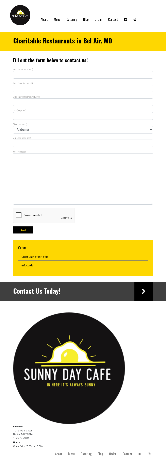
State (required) (20, 124)
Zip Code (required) (22, 138)
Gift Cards (27, 265)
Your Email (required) (23, 83)
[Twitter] (134, 19)
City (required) (19, 110)
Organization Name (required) (26, 97)
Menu (57, 19)
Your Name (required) (23, 69)
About (44, 19)
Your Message (19, 152)
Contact (113, 19)
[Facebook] (125, 19)
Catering (71, 19)
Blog (86, 19)
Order (98, 19)
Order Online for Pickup (34, 256)
